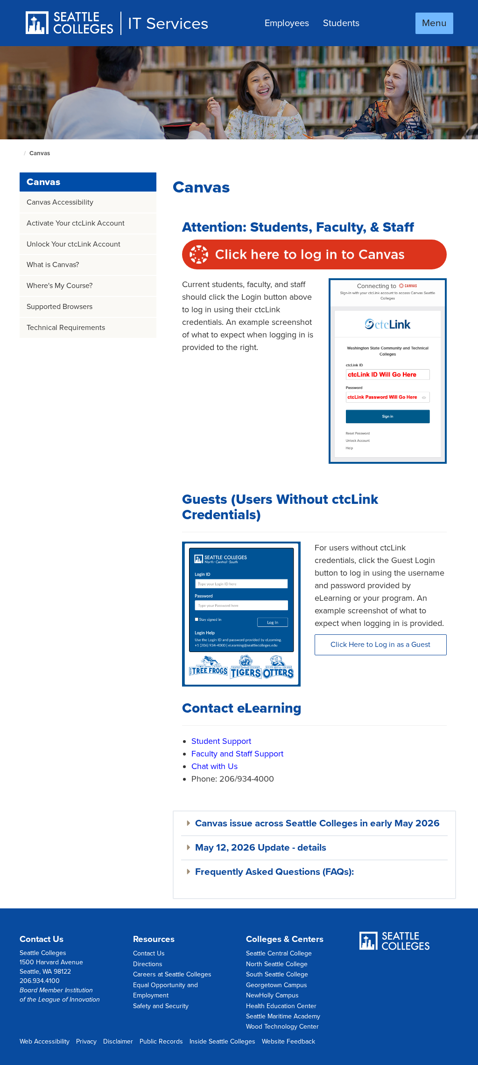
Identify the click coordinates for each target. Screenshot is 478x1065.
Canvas (43, 182)
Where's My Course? (59, 285)
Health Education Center (281, 1006)
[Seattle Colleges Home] (72, 23)
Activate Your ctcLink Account (76, 223)
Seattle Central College (279, 953)
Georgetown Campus (276, 985)
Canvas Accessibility (60, 202)
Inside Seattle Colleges (222, 1041)
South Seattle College (277, 974)
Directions (147, 964)
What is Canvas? (53, 264)
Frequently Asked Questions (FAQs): (274, 872)
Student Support (221, 741)
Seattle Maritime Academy (283, 1016)
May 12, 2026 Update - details (260, 847)
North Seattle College (277, 964)
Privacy (86, 1041)
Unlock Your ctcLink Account (73, 244)
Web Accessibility (45, 1041)
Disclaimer (118, 1041)
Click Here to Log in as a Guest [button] (380, 644)
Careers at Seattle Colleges (172, 974)
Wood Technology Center (282, 1027)
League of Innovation (69, 999)
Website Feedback (288, 1041)
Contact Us (149, 953)
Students (341, 23)
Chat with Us (214, 766)
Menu (434, 23)
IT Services (168, 24)
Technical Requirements (66, 327)
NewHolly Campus (272, 995)
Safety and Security (161, 1006)
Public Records (161, 1041)
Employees (287, 23)
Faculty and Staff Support (237, 754)
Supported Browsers (59, 306)
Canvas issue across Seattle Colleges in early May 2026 (317, 823)
